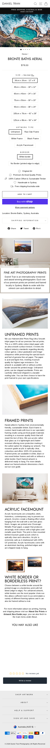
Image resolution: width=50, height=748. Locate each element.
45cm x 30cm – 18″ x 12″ (25, 87)
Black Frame (33, 139)
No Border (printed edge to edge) (25, 163)
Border (25, 152)
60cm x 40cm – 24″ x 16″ (25, 94)
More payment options (25, 207)
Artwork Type (25, 127)
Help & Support (24, 710)
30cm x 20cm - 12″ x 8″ (25, 80)
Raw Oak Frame (31, 132)
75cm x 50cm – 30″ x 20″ (25, 100)
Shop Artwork (24, 694)
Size (23, 75)
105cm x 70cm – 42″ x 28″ (25, 114)
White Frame (17, 139)
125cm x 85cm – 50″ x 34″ (25, 120)
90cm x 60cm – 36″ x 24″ (25, 107)
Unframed (15, 132)
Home (24, 54)
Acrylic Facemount (25, 145)
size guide (15, 467)
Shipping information (25, 220)
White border (25, 157)
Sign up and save (24, 718)
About (24, 702)
